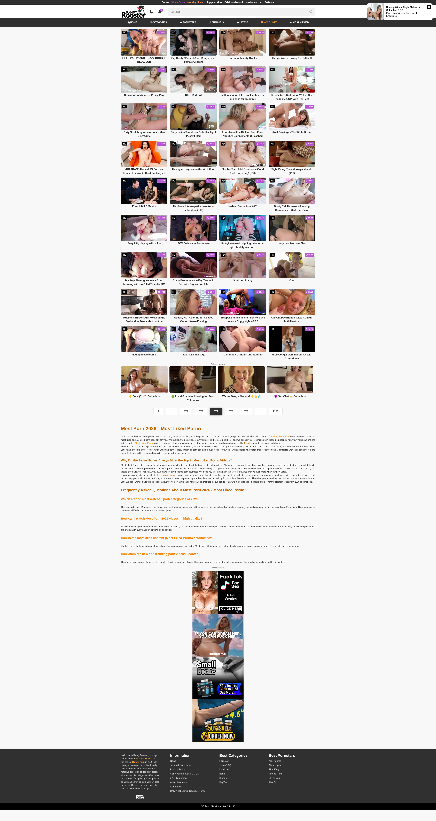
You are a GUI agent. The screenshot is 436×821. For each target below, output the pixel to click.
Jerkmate (269, 2)
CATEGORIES (159, 22)
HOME (133, 22)
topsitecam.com (253, 2)
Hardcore (224, 769)
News (173, 760)
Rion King (274, 769)
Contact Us (176, 786)
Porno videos (168, 475)
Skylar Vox (274, 778)
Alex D (272, 782)
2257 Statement (178, 778)
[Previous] (171, 411)
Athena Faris (275, 773)
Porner (165, 2)
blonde (247, 443)
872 (186, 411)
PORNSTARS (189, 22)
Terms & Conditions (180, 765)
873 (201, 411)
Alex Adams (275, 760)
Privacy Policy (177, 769)
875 (231, 411)
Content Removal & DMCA (184, 773)
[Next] (260, 411)
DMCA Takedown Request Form (187, 790)
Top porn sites (214, 2)
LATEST (243, 22)
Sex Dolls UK (228, 806)
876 (246, 411)
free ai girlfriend (195, 2)
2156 (275, 411)
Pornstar (224, 760)
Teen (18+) (225, 765)
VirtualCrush (178, 2)
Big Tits (223, 782)
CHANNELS (218, 22)
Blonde (223, 778)
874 (216, 411)
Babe (222, 773)
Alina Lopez (275, 765)
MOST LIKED (270, 22)
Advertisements (178, 782)
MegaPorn (216, 806)
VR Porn (205, 806)
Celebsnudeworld (233, 2)
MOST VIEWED (301, 22)
